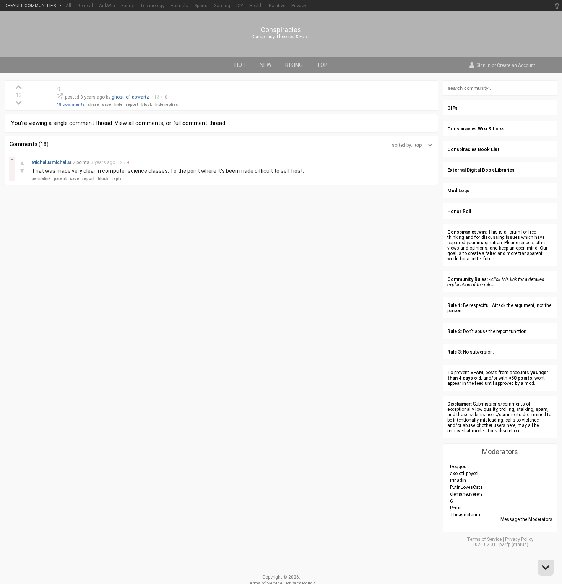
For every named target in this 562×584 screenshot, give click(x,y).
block (146, 104)
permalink (41, 179)
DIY (239, 5)
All (68, 5)
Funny (127, 5)
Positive (277, 5)
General (85, 5)
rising (294, 65)
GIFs (452, 108)
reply (116, 179)
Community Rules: (467, 279)
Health (256, 5)
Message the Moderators (526, 519)
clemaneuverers (466, 494)
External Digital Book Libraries (481, 170)
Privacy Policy (519, 539)
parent (60, 179)
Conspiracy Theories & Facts (281, 36)
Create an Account (516, 65)
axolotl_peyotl (464, 473)
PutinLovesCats (466, 487)
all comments (145, 123)
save (106, 104)
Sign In (483, 65)
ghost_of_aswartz (130, 97)
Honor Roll (459, 211)
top (322, 65)
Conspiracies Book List (473, 149)
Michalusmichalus (52, 162)
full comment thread (199, 123)
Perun (456, 508)
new (265, 65)
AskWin (107, 5)
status (520, 544)
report (132, 104)
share (93, 104)
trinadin (458, 480)
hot (240, 65)
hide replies (166, 104)
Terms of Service (484, 539)
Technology (152, 5)
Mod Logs (458, 190)
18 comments (71, 104)
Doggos (458, 466)
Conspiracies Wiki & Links (476, 128)
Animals (179, 5)
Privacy (298, 5)
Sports (201, 5)
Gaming (222, 5)
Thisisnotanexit (466, 514)
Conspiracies (281, 29)
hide (118, 104)
